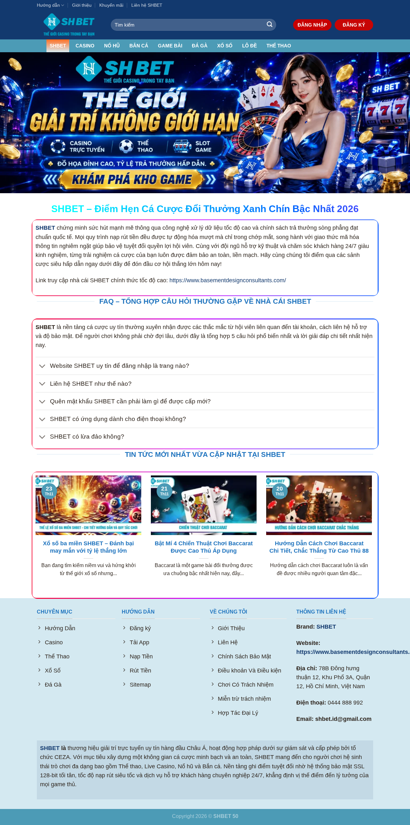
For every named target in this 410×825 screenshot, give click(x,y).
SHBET (58, 45)
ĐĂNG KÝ (354, 25)
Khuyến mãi (111, 5)
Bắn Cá (138, 45)
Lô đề (249, 45)
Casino (85, 45)
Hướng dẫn (48, 5)
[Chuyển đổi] (42, 366)
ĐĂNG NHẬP (312, 25)
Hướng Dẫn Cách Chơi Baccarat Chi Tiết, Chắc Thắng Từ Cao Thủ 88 (319, 547)
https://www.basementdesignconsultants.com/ (227, 280)
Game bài (170, 45)
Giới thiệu (82, 5)
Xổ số (225, 45)
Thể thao (278, 45)
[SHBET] (69, 25)
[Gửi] (269, 25)
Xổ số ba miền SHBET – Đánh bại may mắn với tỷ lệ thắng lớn (88, 547)
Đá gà (200, 45)
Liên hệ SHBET (146, 5)
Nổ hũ (112, 45)
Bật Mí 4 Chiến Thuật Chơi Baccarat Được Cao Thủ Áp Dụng (204, 547)
